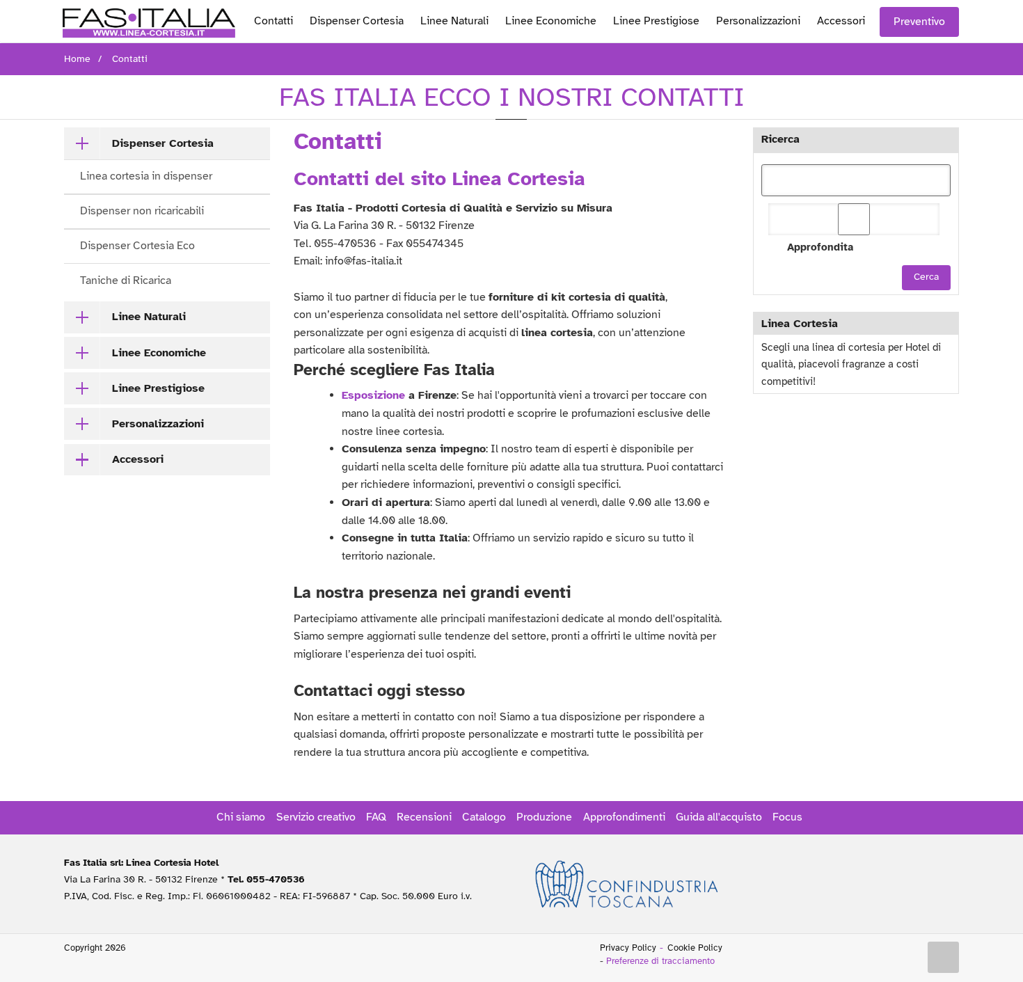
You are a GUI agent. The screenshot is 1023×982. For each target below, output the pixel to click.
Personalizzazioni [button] (158, 424)
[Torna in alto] (944, 958)
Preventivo (919, 22)
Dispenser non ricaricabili (142, 211)
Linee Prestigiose (656, 21)
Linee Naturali (454, 21)
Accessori (841, 21)
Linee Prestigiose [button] (158, 388)
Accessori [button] (138, 459)
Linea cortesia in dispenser (146, 176)
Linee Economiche (550, 21)
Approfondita (820, 247)
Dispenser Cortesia (357, 21)
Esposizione (373, 395)
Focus (787, 817)
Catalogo (484, 817)
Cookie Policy (694, 947)
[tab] (167, 143)
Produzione (544, 817)
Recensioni (424, 817)
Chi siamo (240, 817)
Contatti (273, 21)
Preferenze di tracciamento (660, 961)
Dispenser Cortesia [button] (163, 143)
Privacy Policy (628, 947)
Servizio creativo (316, 817)
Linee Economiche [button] (159, 353)
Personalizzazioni (758, 21)
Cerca (926, 277)
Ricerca (780, 139)
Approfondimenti (624, 817)
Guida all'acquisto (719, 817)
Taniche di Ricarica (125, 280)
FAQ (376, 817)
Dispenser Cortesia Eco (137, 246)
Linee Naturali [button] (149, 317)
